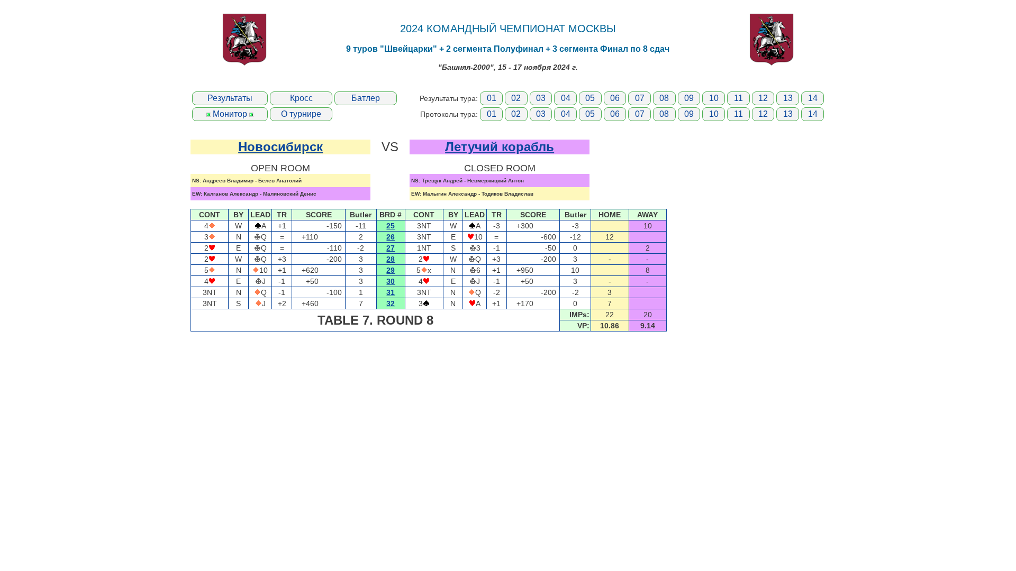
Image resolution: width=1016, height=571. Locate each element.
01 (491, 98)
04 (565, 98)
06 (615, 98)
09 (689, 98)
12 (763, 98)
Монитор (230, 113)
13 (788, 98)
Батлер (365, 98)
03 (541, 98)
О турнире (301, 113)
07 (640, 98)
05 (590, 98)
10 (714, 98)
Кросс (301, 98)
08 (664, 98)
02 (516, 98)
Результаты (229, 98)
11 (738, 98)
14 (813, 98)
